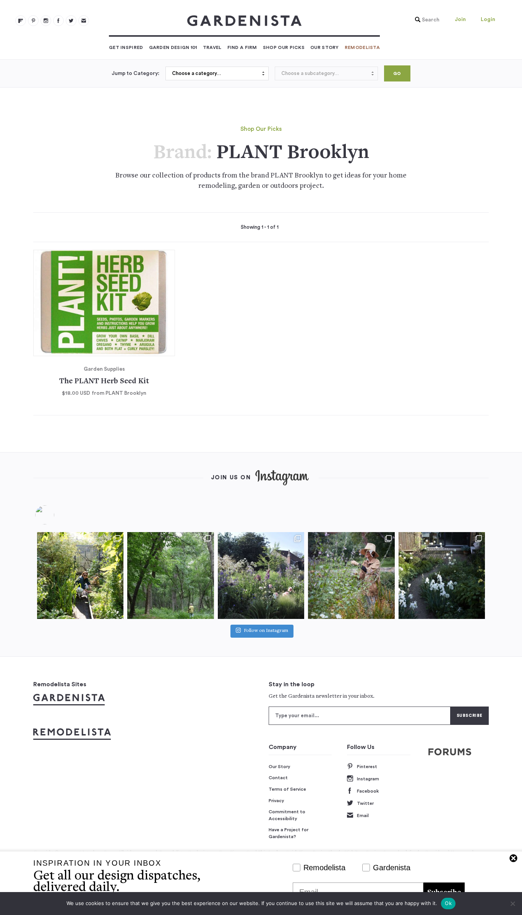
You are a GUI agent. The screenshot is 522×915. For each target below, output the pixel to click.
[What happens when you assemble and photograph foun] (170, 575)
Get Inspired (126, 47)
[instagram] (46, 20)
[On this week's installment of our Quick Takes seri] (351, 575)
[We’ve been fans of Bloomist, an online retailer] (80, 575)
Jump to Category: (135, 73)
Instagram (368, 779)
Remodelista (362, 47)
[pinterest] (33, 20)
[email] (83, 20)
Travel (212, 47)
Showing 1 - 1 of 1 (260, 227)
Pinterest (367, 766)
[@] (56, 514)
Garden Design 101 (173, 47)
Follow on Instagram (266, 630)
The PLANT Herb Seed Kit (104, 382)
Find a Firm (242, 47)
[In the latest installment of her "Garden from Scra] (261, 575)
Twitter (365, 803)
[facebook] (58, 20)
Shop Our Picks (284, 47)
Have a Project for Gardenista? (288, 833)
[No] (512, 903)
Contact (278, 777)
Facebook (368, 791)
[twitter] (71, 20)
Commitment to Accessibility (287, 815)
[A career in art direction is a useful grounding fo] (442, 575)
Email (363, 815)
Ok (448, 903)
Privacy (276, 800)
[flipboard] (20, 20)
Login (488, 19)
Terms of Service (287, 789)
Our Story (324, 47)
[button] (425, 20)
